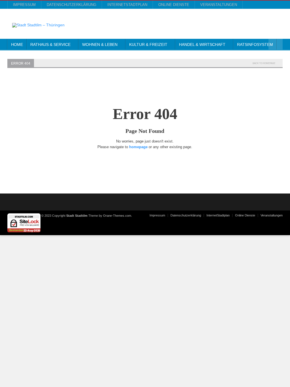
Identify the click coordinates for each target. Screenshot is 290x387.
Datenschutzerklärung (71, 5)
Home (17, 44)
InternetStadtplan (127, 5)
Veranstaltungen (218, 5)
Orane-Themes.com (117, 215)
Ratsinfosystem (255, 44)
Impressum (24, 5)
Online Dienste (173, 5)
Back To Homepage (264, 63)
